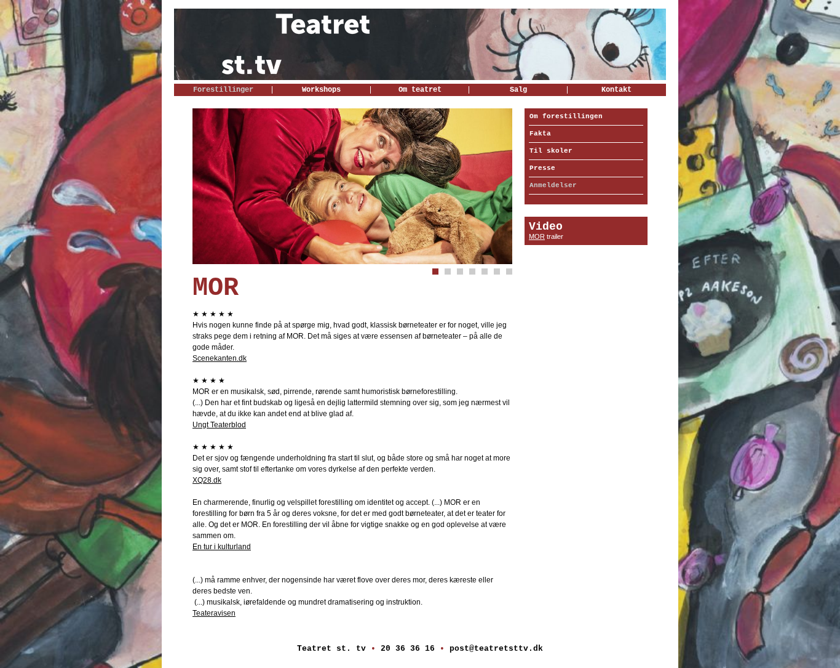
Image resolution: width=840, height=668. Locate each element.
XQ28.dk (206, 480)
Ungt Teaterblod (219, 425)
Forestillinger (223, 90)
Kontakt (616, 90)
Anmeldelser (553, 185)
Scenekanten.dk (219, 358)
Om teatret (420, 90)
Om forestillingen (566, 116)
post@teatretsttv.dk (496, 648)
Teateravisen (214, 613)
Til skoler (551, 151)
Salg (518, 90)
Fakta (540, 133)
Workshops (321, 90)
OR (539, 236)
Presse (542, 168)
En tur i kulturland (221, 546)
